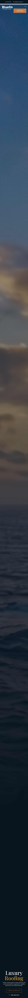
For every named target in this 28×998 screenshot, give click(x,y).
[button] (25, 6)
